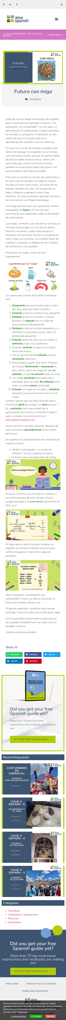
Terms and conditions (35, 991)
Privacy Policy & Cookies (41, 983)
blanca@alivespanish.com (20, 420)
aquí (57, 612)
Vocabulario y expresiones (23, 914)
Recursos (13, 918)
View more (22, 1012)
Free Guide (12, 983)
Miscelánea (14, 922)
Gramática (35, 99)
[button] (62, 4)
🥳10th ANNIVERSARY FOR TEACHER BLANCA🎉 (22, 34)
